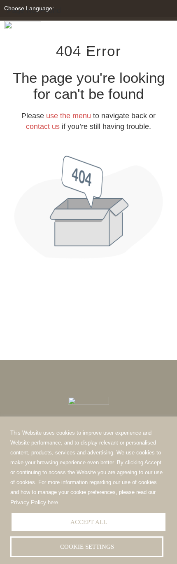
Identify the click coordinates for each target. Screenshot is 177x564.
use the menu (68, 116)
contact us (43, 126)
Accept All (88, 522)
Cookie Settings (87, 546)
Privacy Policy (28, 502)
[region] (88, 490)
